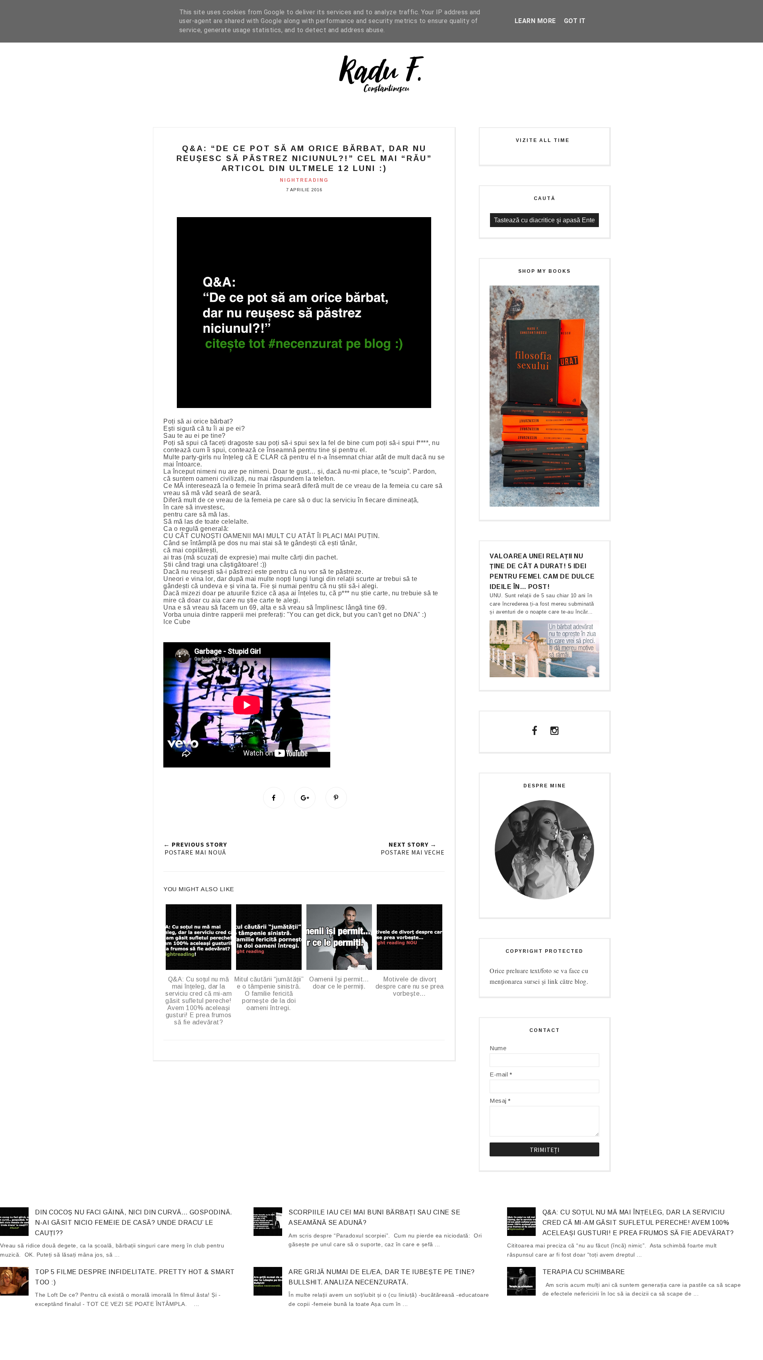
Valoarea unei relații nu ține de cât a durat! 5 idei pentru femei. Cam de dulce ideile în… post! (542, 571)
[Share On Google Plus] (305, 797)
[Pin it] (336, 797)
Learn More (535, 21)
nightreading (304, 180)
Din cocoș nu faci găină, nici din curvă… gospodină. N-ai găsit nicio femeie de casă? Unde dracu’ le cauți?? (133, 1222)
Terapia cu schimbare (583, 1272)
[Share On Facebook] (274, 797)
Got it (575, 21)
